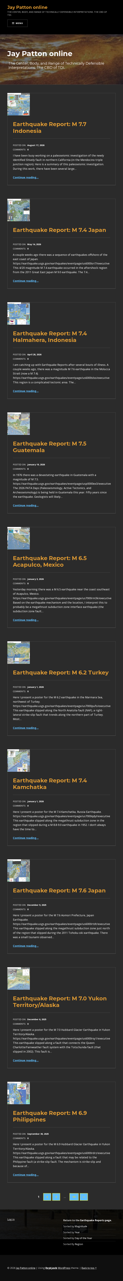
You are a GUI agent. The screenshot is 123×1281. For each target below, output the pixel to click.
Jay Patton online (25, 1268)
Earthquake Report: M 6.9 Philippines (50, 1116)
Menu (19, 23)
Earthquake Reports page (95, 1220)
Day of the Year (83, 1238)
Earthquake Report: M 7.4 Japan (59, 230)
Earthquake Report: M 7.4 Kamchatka (50, 783)
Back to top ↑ (89, 1268)
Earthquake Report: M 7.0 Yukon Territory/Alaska (60, 1001)
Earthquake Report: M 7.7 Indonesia (49, 127)
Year (77, 1232)
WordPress (64, 1268)
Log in (11, 1219)
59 (74, 1196)
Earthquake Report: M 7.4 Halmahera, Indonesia (50, 336)
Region (79, 1244)
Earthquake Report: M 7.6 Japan (59, 890)
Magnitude (81, 1226)
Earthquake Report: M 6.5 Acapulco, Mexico (50, 561)
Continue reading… (26, 177)
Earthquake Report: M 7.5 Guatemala (49, 446)
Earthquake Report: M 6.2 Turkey (61, 672)
